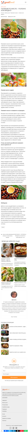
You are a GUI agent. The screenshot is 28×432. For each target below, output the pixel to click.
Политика (4, 420)
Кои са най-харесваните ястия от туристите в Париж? (8, 236)
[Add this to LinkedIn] (14, 431)
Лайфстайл (4, 400)
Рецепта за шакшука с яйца (16, 345)
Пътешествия (5, 404)
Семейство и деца (5, 407)
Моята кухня (3, 6)
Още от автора (14, 316)
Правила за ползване (6, 418)
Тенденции (4, 409)
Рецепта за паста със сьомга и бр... (17, 352)
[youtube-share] (16, 428)
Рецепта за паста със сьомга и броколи (6, 283)
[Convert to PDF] (22, 431)
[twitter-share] (13, 428)
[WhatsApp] (26, 431)
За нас (3, 414)
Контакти (4, 416)
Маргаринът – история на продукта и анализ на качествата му (20, 236)
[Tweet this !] (10, 431)
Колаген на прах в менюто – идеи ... (18, 326)
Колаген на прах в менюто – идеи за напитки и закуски (6, 260)
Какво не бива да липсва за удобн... (18, 339)
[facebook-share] (10, 428)
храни (3, 227)
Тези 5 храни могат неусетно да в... (17, 333)
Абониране (14, 377)
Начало (2, 12)
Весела (14, 300)
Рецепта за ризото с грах (20, 282)
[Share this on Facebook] (6, 431)
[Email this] (18, 431)
